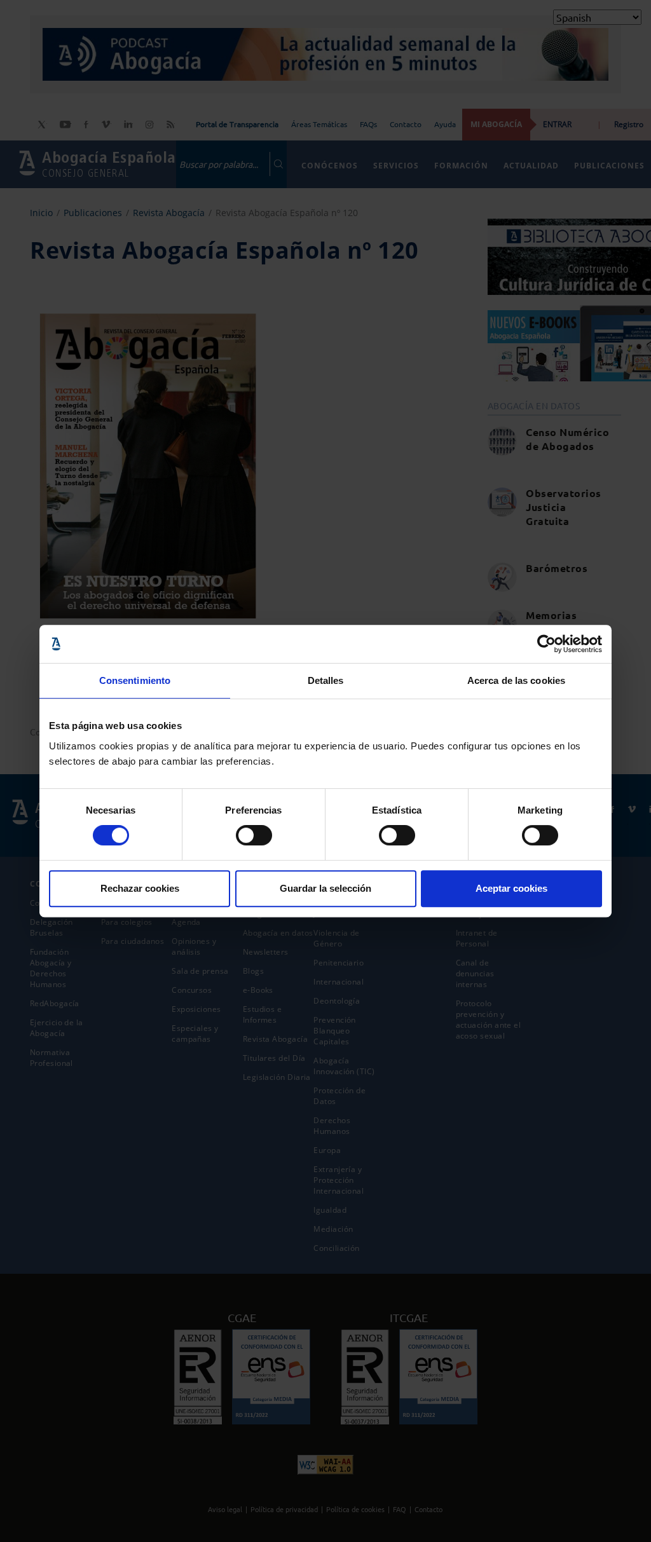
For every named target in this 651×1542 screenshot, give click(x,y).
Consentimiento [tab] (134, 680)
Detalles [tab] (326, 680)
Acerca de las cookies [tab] (516, 680)
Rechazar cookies (139, 888)
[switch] (254, 835)
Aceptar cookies (511, 888)
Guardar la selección (325, 888)
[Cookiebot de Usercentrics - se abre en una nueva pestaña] (546, 643)
